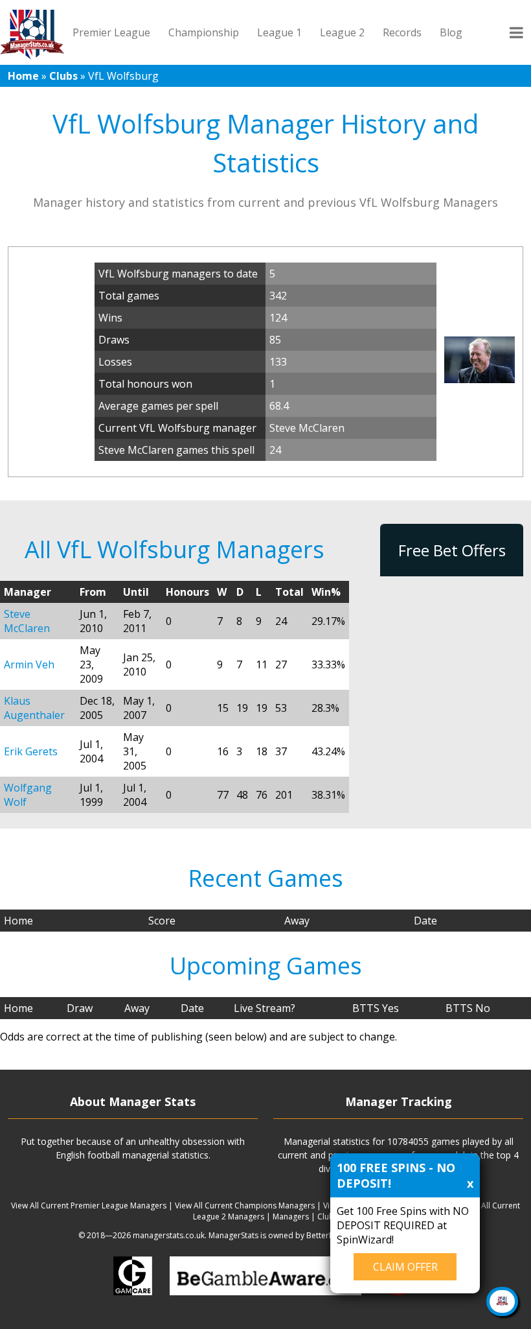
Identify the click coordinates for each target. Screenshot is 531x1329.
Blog (451, 32)
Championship (203, 32)
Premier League (111, 32)
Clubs (63, 76)
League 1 (279, 32)
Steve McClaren (27, 621)
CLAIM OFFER (405, 1267)
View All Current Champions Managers (245, 1205)
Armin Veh (29, 664)
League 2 (342, 32)
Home (23, 76)
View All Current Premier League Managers (88, 1205)
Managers (291, 1216)
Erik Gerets (31, 751)
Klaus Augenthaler (34, 708)
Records (402, 32)
